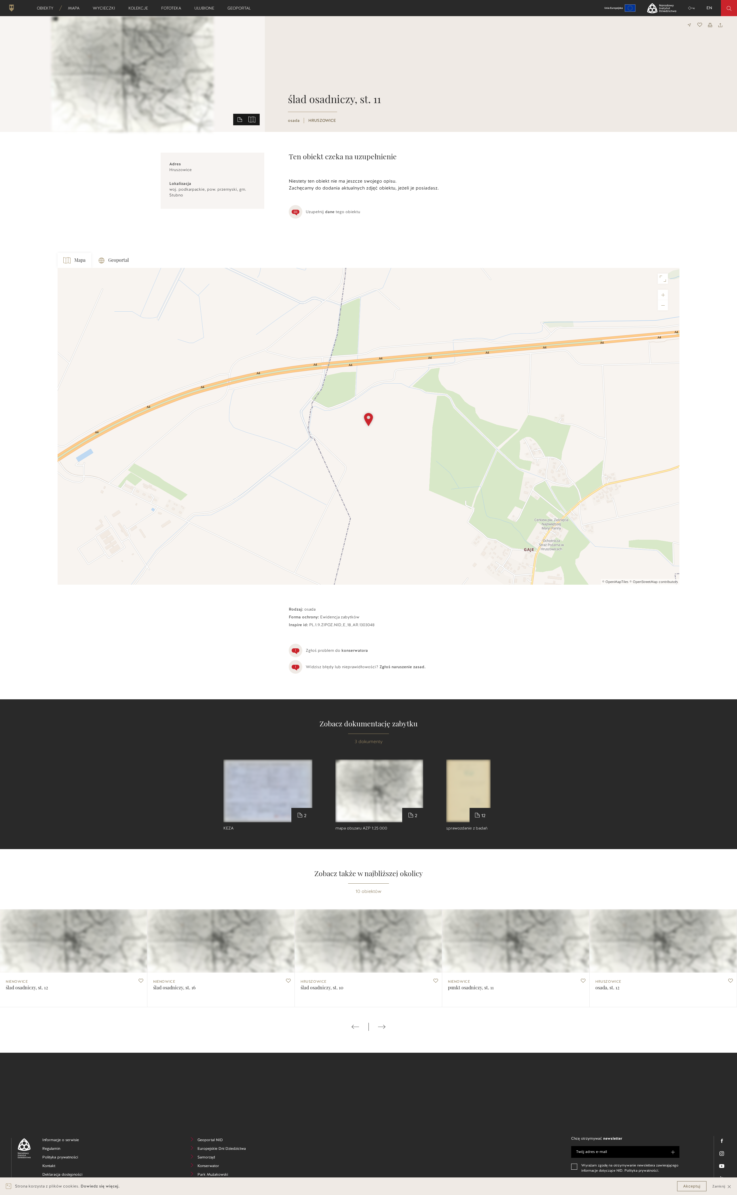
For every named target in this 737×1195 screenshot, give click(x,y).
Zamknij (719, 1186)
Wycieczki (106, 8)
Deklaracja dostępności (65, 1175)
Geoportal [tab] (118, 260)
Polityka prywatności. (641, 1170)
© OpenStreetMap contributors (654, 581)
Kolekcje (140, 8)
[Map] (368, 426)
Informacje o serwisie (65, 1140)
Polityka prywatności (65, 1158)
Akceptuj (691, 1186)
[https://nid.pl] (22, 1148)
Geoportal (240, 8)
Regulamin (60, 1149)
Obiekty (47, 8)
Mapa (75, 8)
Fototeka (173, 8)
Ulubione (206, 8)
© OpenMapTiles (615, 581)
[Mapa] (251, 119)
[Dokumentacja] (240, 119)
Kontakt (57, 1166)
